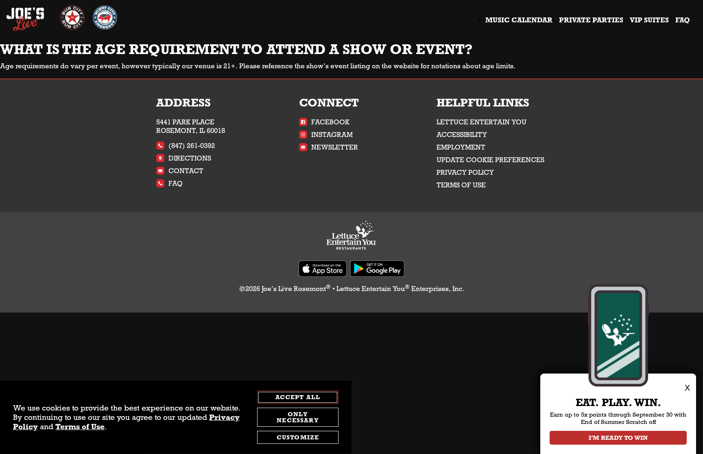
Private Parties (591, 20)
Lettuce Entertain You (481, 122)
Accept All (298, 397)
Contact (185, 171)
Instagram (332, 134)
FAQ (682, 20)
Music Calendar (518, 20)
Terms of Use (461, 185)
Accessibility (462, 134)
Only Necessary (298, 417)
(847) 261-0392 (191, 145)
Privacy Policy (465, 172)
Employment (461, 147)
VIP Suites (649, 20)
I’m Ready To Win (618, 437)
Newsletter (334, 147)
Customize (298, 437)
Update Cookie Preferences (490, 160)
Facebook (330, 122)
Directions (189, 158)
